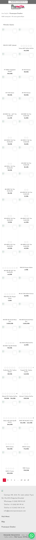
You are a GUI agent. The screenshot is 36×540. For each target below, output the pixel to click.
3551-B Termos (10, 446)
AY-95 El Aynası (26, 69)
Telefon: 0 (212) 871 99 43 (19, 1)
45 (28, 480)
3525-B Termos (26, 446)
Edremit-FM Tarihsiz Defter (9, 396)
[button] (32, 536)
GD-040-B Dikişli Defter (26, 342)
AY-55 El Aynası (26, 92)
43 (21, 480)
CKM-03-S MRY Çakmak (9, 45)
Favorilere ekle (14, 31)
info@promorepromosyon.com (15, 511)
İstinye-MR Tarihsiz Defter (26, 48)
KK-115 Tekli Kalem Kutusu (26, 293)
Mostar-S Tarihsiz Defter (26, 396)
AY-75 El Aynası (10, 92)
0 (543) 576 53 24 (18, 508)
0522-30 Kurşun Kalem (26, 267)
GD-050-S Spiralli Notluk (10, 345)
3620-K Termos (10, 471)
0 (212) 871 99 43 (17, 504)
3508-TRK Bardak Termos (26, 420)
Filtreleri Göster (8, 25)
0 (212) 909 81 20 (18, 501)
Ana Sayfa (5, 13)
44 (25, 480)
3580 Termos (26, 468)
